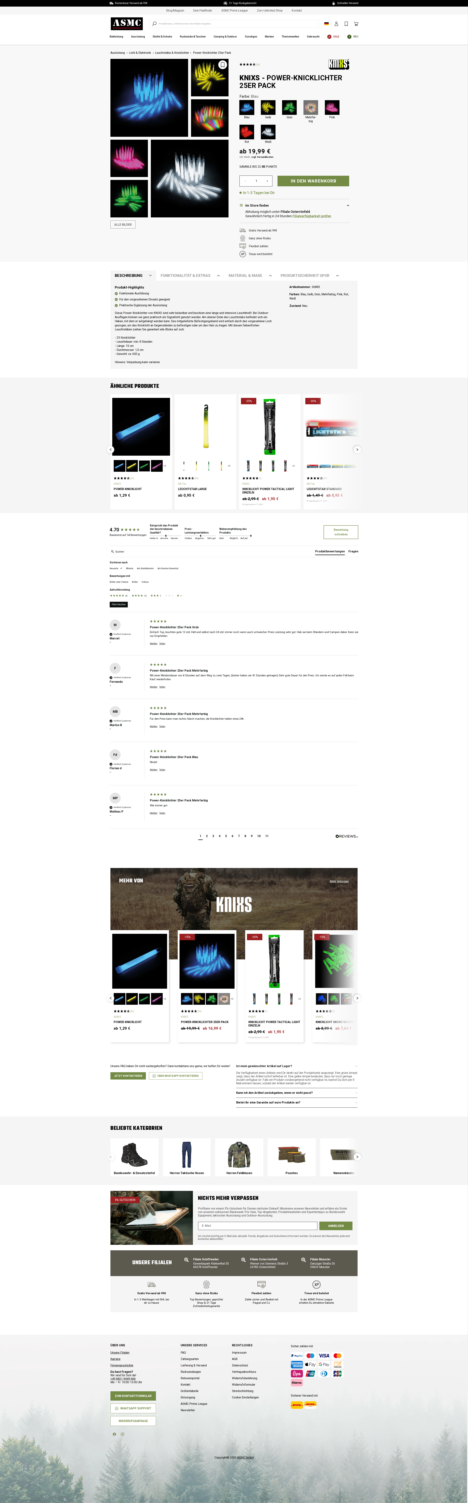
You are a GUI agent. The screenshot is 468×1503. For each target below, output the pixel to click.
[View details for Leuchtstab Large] (205, 427)
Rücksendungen (191, 1372)
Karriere (115, 1359)
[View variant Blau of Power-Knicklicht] (119, 466)
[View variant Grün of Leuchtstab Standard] (350, 466)
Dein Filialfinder (202, 10)
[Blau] (246, 107)
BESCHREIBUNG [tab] (128, 275)
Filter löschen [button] (119, 604)
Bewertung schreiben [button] (341, 532)
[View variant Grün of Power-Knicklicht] (144, 466)
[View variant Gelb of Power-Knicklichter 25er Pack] (199, 999)
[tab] (330, 552)
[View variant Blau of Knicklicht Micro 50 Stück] (321, 999)
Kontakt (297, 10)
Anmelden (336, 1226)
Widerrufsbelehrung (244, 1378)
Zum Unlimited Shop (270, 10)
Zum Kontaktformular (133, 1396)
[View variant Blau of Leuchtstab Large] (184, 466)
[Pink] (332, 107)
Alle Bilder (123, 224)
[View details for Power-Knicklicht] (141, 427)
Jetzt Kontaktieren (128, 1075)
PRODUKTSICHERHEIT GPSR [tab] (305, 275)
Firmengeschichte (121, 1365)
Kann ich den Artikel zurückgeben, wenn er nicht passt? (274, 1093)
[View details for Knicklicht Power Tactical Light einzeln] (270, 427)
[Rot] (246, 132)
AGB (234, 1359)
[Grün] (289, 107)
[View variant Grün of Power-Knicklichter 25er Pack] (212, 999)
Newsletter (188, 1410)
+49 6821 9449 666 (123, 1378)
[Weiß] (268, 132)
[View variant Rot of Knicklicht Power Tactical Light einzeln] (285, 466)
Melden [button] (153, 643)
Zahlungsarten (190, 1359)
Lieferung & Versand (194, 1365)
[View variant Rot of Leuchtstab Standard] (312, 466)
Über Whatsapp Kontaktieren (178, 1075)
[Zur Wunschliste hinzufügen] (222, 64)
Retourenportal (190, 1378)
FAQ (183, 1352)
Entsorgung (188, 1397)
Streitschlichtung (242, 1391)
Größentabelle (190, 1391)
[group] (129, 529)
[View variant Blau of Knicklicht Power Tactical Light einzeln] (248, 466)
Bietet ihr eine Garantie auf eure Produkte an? (268, 1102)
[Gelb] (268, 107)
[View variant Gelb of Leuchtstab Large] (196, 466)
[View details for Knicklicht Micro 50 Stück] (341, 961)
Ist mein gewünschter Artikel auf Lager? (264, 1066)
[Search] (154, 24)
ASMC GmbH (245, 1457)
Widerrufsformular (243, 1384)
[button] (110, 449)
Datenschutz (240, 1365)
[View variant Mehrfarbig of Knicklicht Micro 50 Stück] (346, 999)
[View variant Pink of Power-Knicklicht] (157, 466)
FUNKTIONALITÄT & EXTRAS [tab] (185, 275)
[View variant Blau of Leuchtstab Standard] (325, 466)
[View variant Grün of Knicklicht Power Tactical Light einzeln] (273, 466)
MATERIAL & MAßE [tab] (245, 275)
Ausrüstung (117, 52)
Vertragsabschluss (244, 1372)
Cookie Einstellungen (245, 1397)
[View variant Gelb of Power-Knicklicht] (132, 466)
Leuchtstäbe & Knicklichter (172, 52)
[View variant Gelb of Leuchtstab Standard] (337, 466)
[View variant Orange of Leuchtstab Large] (221, 466)
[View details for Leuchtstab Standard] (334, 427)
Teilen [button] (162, 643)
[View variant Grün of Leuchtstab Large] (209, 466)
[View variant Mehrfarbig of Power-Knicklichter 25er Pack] (224, 999)
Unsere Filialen (119, 1352)
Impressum (239, 1352)
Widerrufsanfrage (133, 1421)
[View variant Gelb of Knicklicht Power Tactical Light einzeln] (261, 466)
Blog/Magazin (175, 10)
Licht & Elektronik (140, 52)
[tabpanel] (234, 324)
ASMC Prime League (234, 10)
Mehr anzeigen (339, 881)
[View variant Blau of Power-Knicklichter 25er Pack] (187, 999)
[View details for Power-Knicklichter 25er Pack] (207, 961)
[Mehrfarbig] (310, 107)
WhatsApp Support (135, 1408)
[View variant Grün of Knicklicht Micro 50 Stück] (334, 999)
